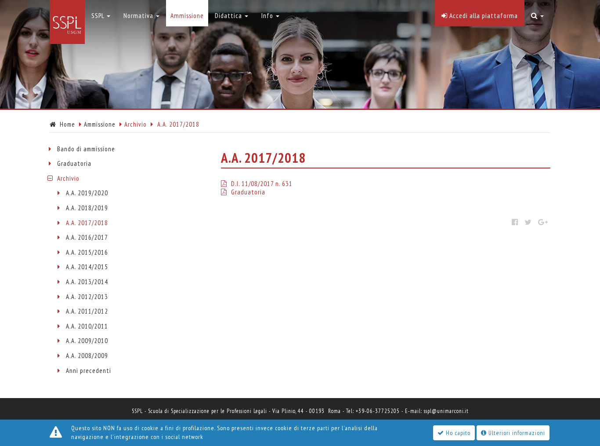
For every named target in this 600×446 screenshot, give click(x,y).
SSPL (98, 15)
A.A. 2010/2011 (87, 326)
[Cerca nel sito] (537, 13)
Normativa (139, 15)
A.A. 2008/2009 (87, 355)
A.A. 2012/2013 (87, 296)
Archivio (68, 178)
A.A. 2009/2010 (87, 340)
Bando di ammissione (86, 149)
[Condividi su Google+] (543, 222)
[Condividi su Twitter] (528, 222)
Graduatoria (74, 163)
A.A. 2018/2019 (87, 208)
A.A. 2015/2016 (87, 252)
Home (65, 124)
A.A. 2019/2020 (87, 193)
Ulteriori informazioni (516, 433)
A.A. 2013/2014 (87, 282)
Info (268, 15)
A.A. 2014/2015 (87, 267)
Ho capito (457, 433)
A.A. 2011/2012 (87, 311)
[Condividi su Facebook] (515, 222)
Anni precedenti (88, 370)
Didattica (229, 15)
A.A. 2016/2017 (87, 237)
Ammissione (100, 124)
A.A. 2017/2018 (87, 223)
